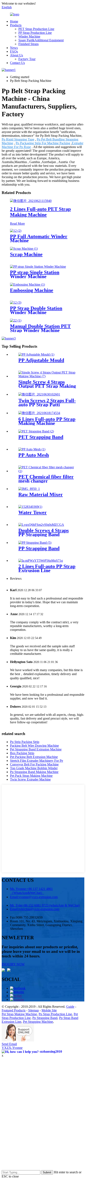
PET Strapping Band (40, 437)
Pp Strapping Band (44, 1018)
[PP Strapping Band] (34, 542)
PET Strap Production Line (36, 29)
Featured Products (13, 1010)
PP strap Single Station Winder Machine (34, 274)
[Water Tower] (30, 506)
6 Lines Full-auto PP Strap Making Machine (46, 421)
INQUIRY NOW (13, 964)
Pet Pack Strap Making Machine (31, 775)
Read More (17, 223)
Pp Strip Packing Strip (24, 742)
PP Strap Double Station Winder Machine (36, 310)
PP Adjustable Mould (41, 360)
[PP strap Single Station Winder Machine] (38, 266)
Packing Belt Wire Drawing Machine (34, 745)
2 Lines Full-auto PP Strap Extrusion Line (46, 568)
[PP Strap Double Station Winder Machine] (15, 302)
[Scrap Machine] (24, 248)
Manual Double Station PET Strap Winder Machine (40, 328)
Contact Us (17, 63)
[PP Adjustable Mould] (36, 354)
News (14, 47)
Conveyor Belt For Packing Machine (34, 764)
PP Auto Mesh (33, 455)
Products (16, 25)
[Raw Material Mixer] (29, 489)
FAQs (14, 51)
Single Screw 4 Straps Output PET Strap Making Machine (47, 386)
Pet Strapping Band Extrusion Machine (36, 749)
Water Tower (32, 512)
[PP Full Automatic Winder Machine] (15, 230)
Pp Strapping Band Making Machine (34, 772)
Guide (70, 1006)
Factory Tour (26, 59)
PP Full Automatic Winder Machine (38, 238)
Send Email (9, 1044)
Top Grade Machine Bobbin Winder (34, 768)
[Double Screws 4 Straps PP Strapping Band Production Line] (41, 524)
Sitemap (33, 1010)
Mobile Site (49, 1010)
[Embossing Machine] (27, 284)
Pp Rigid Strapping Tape (18, 139)
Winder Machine (29, 36)
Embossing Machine (31, 290)
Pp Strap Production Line (55, 1014)
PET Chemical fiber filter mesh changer (46, 479)
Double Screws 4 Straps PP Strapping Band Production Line (43, 534)
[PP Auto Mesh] (31, 449)
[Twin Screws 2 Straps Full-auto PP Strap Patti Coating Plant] (39, 394)
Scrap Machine (26, 254)
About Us (16, 55)
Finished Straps (28, 44)
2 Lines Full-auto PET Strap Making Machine (40, 211)
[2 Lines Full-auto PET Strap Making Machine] (31, 201)
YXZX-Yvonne (12, 1047)
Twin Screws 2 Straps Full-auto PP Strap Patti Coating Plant (47, 405)
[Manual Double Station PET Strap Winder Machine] (15, 320)
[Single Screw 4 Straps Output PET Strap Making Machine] (47, 376)
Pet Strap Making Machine (19, 1014)
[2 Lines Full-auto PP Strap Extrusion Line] (40, 560)
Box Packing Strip (22, 753)
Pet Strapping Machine (38, 1021)
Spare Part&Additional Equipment (41, 40)
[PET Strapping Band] (36, 431)
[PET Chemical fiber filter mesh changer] (47, 471)
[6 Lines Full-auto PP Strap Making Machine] (39, 413)
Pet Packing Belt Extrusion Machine (34, 757)
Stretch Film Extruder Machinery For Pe (36, 760)
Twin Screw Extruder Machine (30, 779)
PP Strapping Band (38, 548)
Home (14, 21)
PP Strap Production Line (35, 32)
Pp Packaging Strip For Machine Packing (43, 143)
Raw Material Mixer (40, 494)
